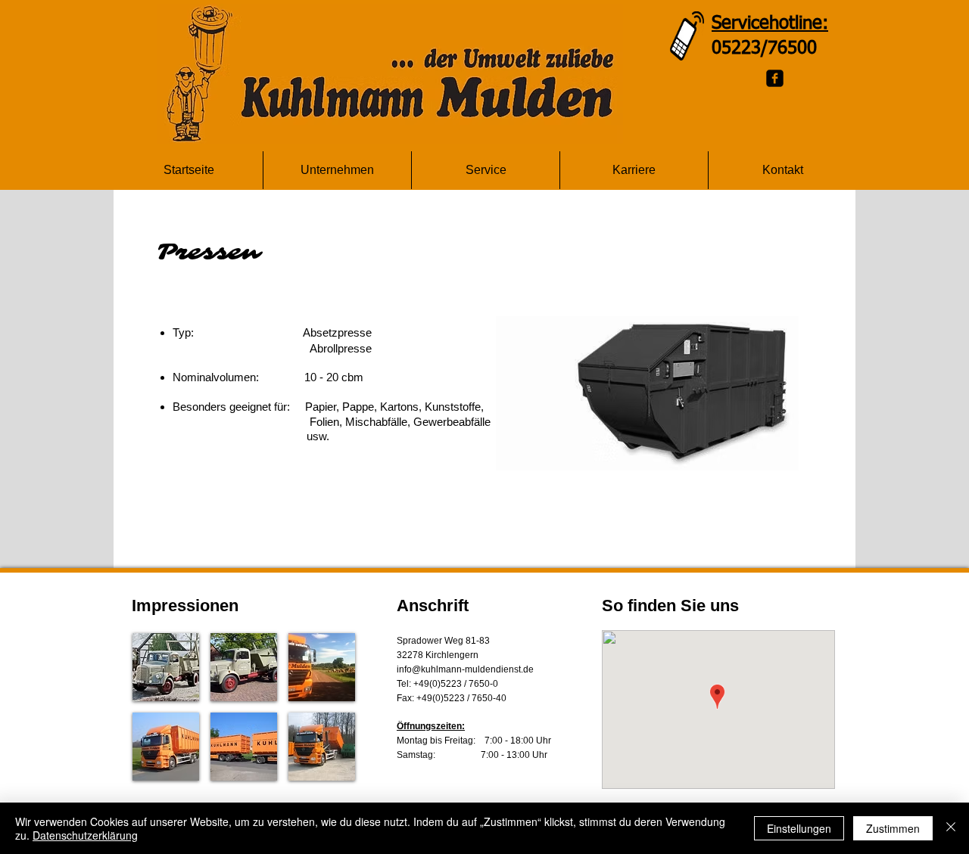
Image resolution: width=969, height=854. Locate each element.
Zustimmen (893, 828)
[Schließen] (951, 828)
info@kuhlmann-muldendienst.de (465, 669)
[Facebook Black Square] (775, 78)
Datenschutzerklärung (85, 835)
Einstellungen (799, 828)
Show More (244, 793)
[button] (165, 667)
